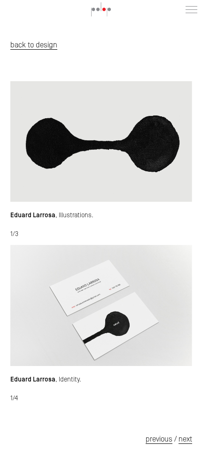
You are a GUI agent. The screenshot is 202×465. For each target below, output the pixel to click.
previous (159, 439)
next (185, 439)
